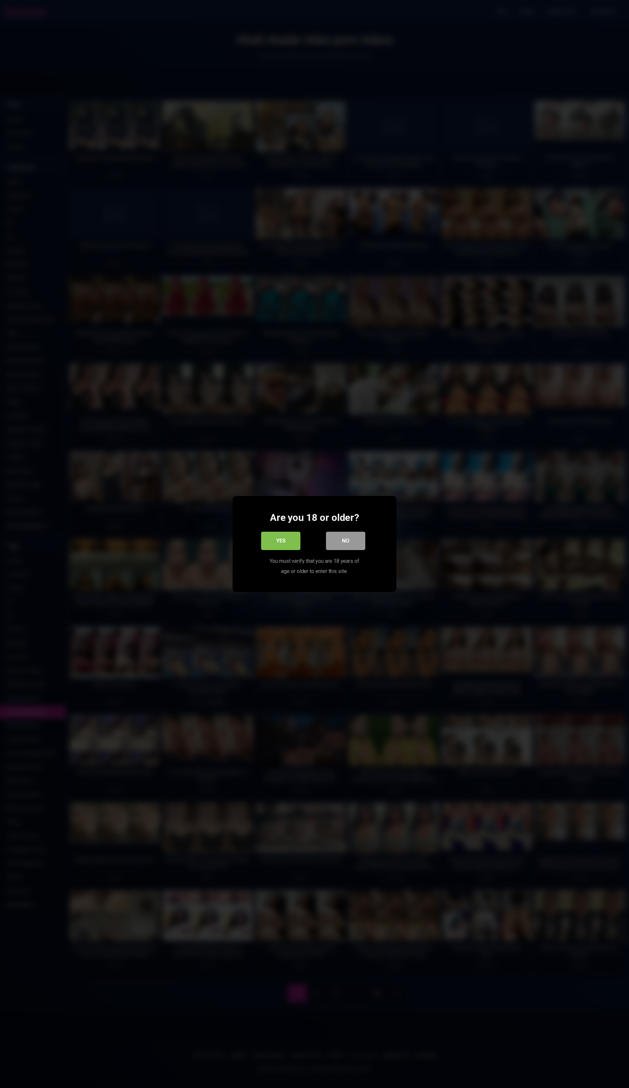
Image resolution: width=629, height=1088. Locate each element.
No (346, 541)
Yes (281, 541)
